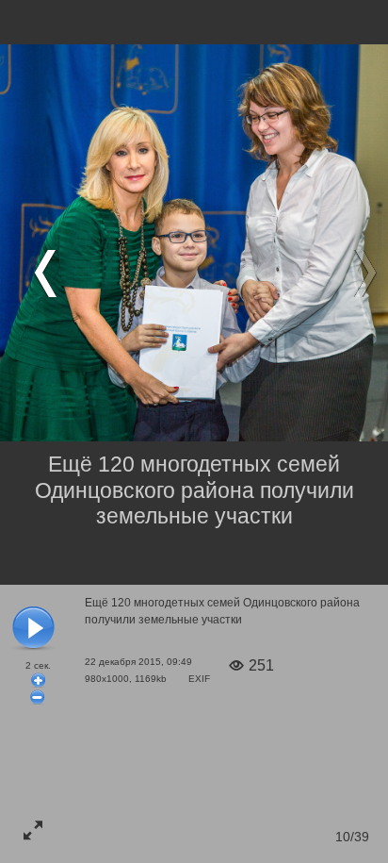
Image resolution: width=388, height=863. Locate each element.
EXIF (199, 678)
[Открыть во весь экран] (33, 830)
